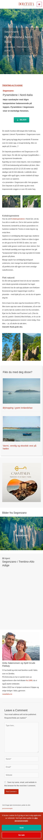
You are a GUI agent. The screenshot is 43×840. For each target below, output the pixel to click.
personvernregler (7, 808)
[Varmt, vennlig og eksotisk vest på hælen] (21, 429)
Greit (21, 828)
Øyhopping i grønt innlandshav (18, 408)
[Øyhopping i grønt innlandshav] (21, 391)
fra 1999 (29, 680)
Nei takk (21, 835)
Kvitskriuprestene (18, 219)
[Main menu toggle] (39, 4)
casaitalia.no (7, 694)
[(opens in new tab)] (21, 482)
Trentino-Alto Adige (12, 85)
